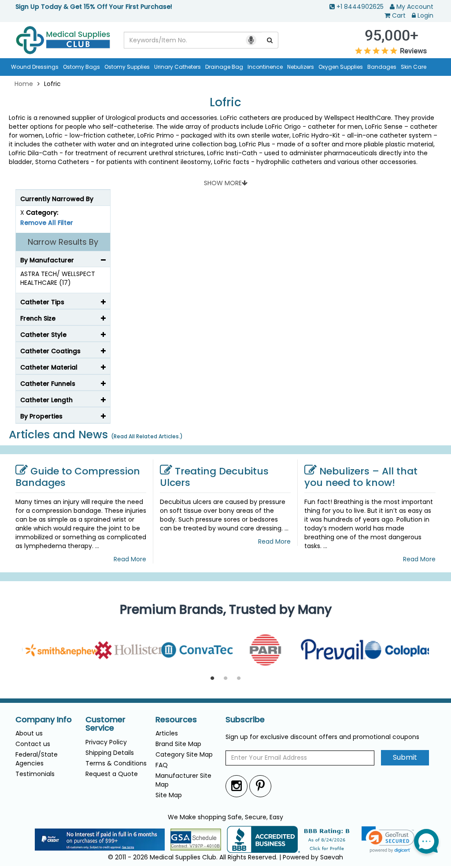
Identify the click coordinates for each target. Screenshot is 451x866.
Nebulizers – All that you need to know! (361, 476)
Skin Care (413, 67)
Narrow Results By (63, 241)
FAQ (161, 765)
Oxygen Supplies (340, 67)
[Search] (270, 40)
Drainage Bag (224, 67)
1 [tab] (212, 678)
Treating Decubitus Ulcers (214, 476)
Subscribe (245, 719)
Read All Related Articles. (147, 436)
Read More (130, 559)
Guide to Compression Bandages (77, 476)
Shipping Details (109, 752)
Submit (405, 757)
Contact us (32, 743)
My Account (414, 6)
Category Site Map (184, 754)
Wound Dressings (35, 67)
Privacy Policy (106, 742)
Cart (399, 15)
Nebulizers (300, 67)
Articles (166, 733)
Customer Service (105, 724)
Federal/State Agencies (36, 759)
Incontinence (265, 67)
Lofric (225, 102)
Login (425, 15)
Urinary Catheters (177, 67)
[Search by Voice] (251, 40)
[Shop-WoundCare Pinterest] (260, 786)
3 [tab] (238, 678)
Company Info (43, 719)
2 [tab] (225, 678)
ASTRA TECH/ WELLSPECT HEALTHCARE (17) (57, 278)
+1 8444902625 (360, 6)
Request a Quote (111, 773)
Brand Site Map (178, 743)
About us (29, 733)
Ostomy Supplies (127, 67)
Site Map (168, 795)
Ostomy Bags (81, 67)
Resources (176, 719)
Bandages (381, 67)
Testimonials (35, 773)
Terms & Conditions (116, 763)
